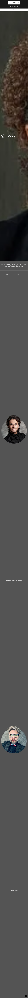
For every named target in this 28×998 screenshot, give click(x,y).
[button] (14, 10)
